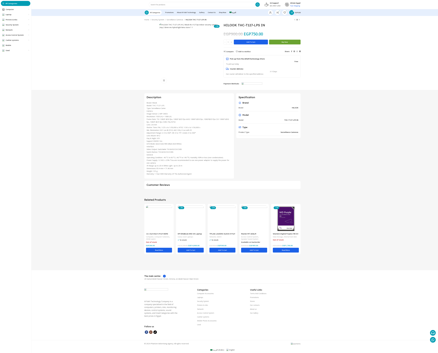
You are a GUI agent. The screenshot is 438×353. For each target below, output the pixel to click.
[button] (191, 250)
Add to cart (250, 42)
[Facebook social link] (291, 51)
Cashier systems (203, 317)
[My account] (270, 12)
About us (253, 309)
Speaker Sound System (249, 239)
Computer (150, 237)
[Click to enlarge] (164, 80)
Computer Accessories (205, 293)
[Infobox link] (155, 276)
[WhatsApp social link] (297, 51)
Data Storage (278, 237)
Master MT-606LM (248, 234)
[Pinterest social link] (294, 51)
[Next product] (299, 20)
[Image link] (156, 293)
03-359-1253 (275, 6)
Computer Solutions (161, 237)
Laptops (200, 297)
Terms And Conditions (258, 293)
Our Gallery (254, 313)
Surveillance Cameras (175, 19)
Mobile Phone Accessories (207, 321)
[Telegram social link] (300, 51)
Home (147, 19)
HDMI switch (151, 239)
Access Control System (249, 237)
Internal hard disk (290, 237)
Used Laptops (187, 237)
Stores (252, 301)
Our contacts (255, 305)
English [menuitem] (232, 350)
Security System (158, 19)
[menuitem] (232, 12)
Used (180, 237)
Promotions (254, 297)
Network (212, 237)
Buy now (285, 42)
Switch (219, 237)
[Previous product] (295, 20)
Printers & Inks (202, 305)
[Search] (257, 4)
